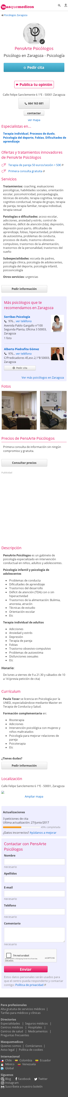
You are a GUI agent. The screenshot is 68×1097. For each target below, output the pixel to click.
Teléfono (10, 905)
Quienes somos (11, 1046)
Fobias (39, 138)
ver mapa (34, 120)
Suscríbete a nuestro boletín (24, 1086)
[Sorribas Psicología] (57, 331)
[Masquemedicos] (17, 5)
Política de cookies (31, 1050)
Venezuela (29, 1064)
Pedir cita (35, 67)
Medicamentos (38, 1031)
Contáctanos (33, 1046)
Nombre (9, 855)
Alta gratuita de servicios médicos (23, 1009)
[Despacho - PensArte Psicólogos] (19, 410)
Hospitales (35, 1027)
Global (9, 1068)
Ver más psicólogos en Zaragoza (43, 377)
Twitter (43, 1079)
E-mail (8, 887)
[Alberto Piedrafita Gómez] (57, 359)
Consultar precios (24, 463)
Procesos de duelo (42, 134)
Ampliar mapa (34, 796)
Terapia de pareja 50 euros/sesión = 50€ (34, 165)
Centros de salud (12, 1031)
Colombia (26, 1060)
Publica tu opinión (36, 84)
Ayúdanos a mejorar (43, 833)
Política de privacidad (29, 985)
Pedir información (24, 289)
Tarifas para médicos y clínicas (21, 1013)
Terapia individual (15, 134)
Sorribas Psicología (17, 317)
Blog (8, 1079)
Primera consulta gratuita (25, 171)
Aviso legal (7, 1050)
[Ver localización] (34, 792)
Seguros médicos (36, 1023)
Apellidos (10, 873)
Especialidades (10, 1023)
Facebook (24, 1079)
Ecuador (45, 1060)
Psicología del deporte (18, 138)
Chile (8, 1060)
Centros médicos (12, 1027)
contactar (34, 113)
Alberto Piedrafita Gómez (21, 349)
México (9, 1064)
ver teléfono (24, 321)
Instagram (12, 1083)
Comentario (12, 923)
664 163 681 (36, 103)
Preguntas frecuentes (15, 1035)
